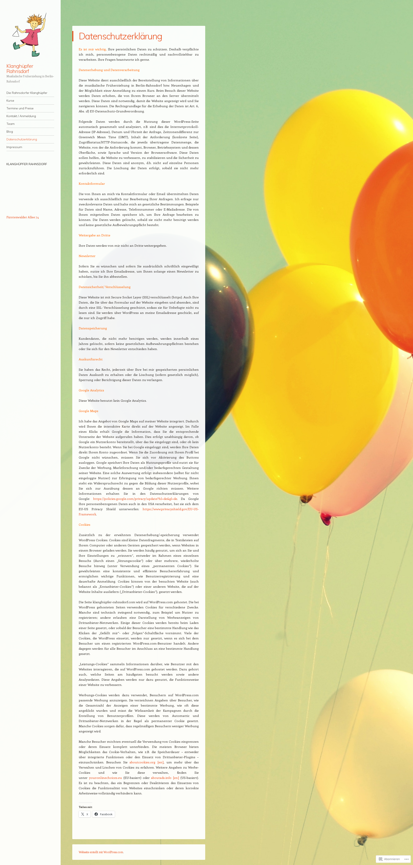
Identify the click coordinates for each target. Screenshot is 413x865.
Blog (9, 131)
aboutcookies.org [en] (146, 762)
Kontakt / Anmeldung (21, 116)
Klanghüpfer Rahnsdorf (19, 68)
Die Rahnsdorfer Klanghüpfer (26, 93)
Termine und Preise (20, 108)
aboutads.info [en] (165, 777)
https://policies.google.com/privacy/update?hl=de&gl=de (135, 498)
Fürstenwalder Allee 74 (22, 217)
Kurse (10, 100)
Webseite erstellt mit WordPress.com (101, 852)
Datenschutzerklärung (21, 139)
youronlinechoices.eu (105, 777)
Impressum (14, 147)
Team (10, 124)
